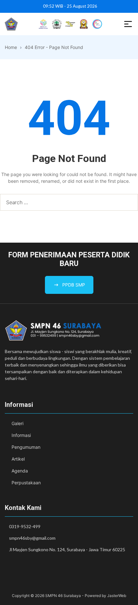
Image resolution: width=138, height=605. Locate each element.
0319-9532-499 (24, 526)
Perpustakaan (26, 482)
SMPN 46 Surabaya (63, 595)
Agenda (20, 470)
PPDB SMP (73, 284)
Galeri (17, 423)
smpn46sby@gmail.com (32, 538)
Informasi (21, 435)
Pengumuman (26, 447)
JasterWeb (116, 595)
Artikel (18, 459)
